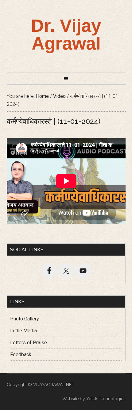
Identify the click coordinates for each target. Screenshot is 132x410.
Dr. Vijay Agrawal (66, 34)
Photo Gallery (24, 319)
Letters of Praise (28, 342)
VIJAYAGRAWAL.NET (53, 384)
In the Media (23, 331)
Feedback (20, 354)
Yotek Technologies (106, 398)
